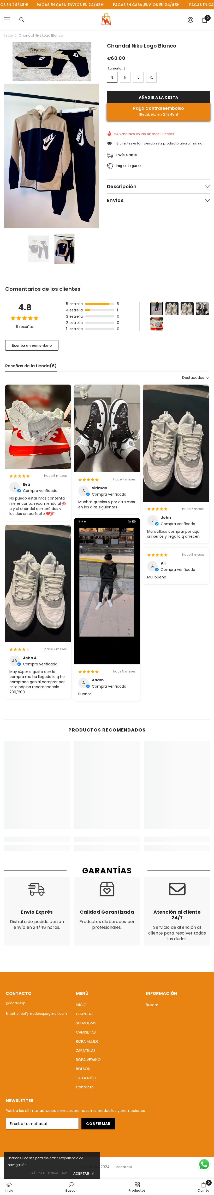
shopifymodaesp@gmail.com (42, 1013)
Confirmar (98, 1123)
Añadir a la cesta (158, 97)
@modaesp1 (16, 1003)
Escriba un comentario (32, 345)
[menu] (7, 20)
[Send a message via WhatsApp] (204, 1164)
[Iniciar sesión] (190, 19)
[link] (37, 839)
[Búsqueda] (22, 20)
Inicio (8, 35)
